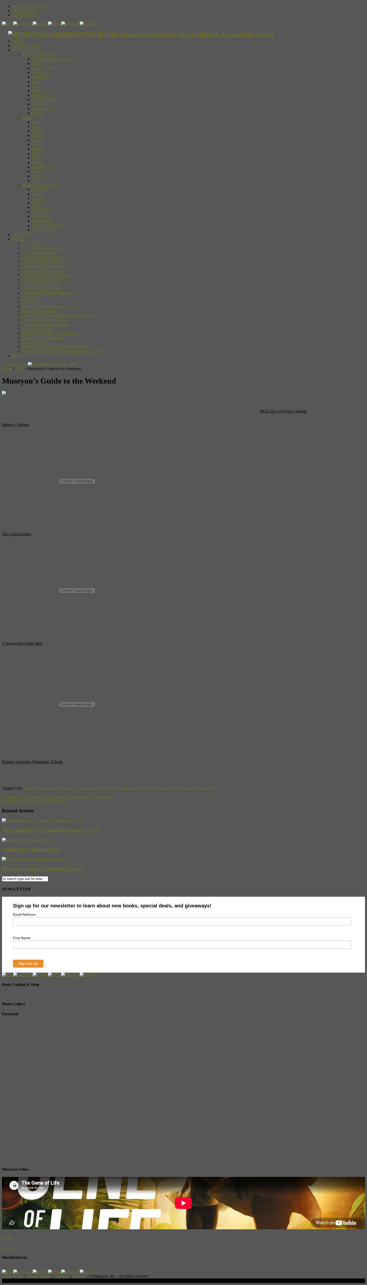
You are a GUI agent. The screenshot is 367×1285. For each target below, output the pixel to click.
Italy (35, 144)
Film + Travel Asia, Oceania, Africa (50, 306)
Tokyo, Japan (42, 108)
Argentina (40, 189)
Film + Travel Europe (39, 311)
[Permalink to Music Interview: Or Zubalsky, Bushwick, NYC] (42, 820)
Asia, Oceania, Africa (39, 54)
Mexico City (42, 207)
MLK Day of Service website (283, 411)
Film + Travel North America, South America (57, 315)
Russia (37, 162)
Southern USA (43, 230)
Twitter (8, 1238)
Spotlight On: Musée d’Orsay (32, 849)
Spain (36, 171)
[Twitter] (40, 23)
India (36, 81)
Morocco (39, 90)
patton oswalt (131, 788)
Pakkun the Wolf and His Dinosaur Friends (56, 347)
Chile (36, 203)
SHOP (17, 356)
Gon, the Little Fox (37, 329)
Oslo (35, 153)
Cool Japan (31, 302)
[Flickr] (54, 23)
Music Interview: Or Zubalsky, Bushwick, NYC (50, 830)
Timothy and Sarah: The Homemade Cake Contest (62, 351)
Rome (36, 158)
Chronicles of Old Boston (42, 257)
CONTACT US (24, 15)
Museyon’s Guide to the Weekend (33, 801)
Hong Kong (41, 77)
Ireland (37, 140)
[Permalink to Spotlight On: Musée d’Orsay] (27, 840)
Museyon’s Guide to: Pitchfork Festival (42, 868)
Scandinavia (41, 167)
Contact (78, 1276)
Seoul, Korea (42, 95)
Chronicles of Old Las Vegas (44, 266)
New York (40, 212)
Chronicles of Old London (43, 270)
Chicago (38, 198)
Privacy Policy (38, 1276)
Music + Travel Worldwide (43, 338)
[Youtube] (70, 23)
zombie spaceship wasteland (192, 788)
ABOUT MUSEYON (29, 6)
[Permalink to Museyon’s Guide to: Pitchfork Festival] (35, 859)
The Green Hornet (16, 534)
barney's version (74, 788)
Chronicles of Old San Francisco (47, 293)
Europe (27, 117)
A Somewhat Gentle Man (22, 643)
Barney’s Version (15, 425)
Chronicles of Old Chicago (43, 261)
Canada (38, 194)
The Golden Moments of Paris (46, 324)
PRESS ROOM (24, 10)
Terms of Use (12, 1276)
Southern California (47, 225)
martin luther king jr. (104, 788)
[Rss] (7, 23)
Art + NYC (31, 243)
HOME (18, 41)
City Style (30, 297)
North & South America (41, 185)
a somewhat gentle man (42, 788)
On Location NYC (37, 342)
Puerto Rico (41, 216)
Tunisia (37, 113)
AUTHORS (21, 234)
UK (35, 180)
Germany (39, 135)
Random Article (14, 364)
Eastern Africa (43, 68)
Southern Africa (44, 99)
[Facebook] (23, 23)
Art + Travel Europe (38, 252)
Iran (35, 86)
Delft (36, 126)
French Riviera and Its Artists (45, 320)
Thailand (39, 104)
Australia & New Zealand (52, 59)
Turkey (37, 176)
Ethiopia (38, 72)
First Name (21, 938)
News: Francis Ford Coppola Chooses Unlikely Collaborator (57, 797)
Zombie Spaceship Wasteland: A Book (32, 762)
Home (7, 369)
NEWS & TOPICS (27, 45)
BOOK (18, 239)
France (37, 131)
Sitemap (61, 1276)
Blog (19, 369)
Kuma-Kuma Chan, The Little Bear (50, 333)
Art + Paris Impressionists (42, 248)
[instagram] (89, 23)
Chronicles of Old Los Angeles (46, 275)
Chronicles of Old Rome (41, 288)
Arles (36, 122)
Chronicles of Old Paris (40, 284)
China (36, 63)
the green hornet (156, 788)
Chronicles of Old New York (44, 279)
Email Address (24, 914)
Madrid (37, 149)
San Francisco (43, 221)
